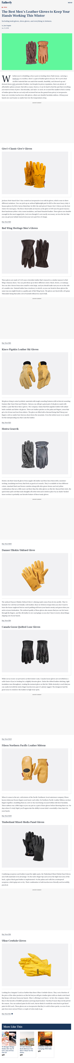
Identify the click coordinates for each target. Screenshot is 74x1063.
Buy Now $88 (6, 343)
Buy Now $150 (7, 816)
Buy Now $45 (6, 222)
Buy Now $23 (6, 423)
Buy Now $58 (6, 934)
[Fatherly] (7, 2)
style (13, 84)
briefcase (16, 79)
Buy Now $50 (6, 621)
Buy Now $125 (7, 739)
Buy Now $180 (7, 544)
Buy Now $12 (6, 1014)
